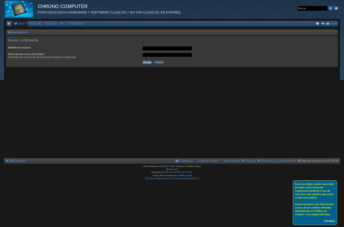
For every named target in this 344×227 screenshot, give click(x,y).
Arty (176, 169)
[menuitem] (19, 24)
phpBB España (185, 175)
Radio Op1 (35, 23)
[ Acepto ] (329, 221)
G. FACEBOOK (75, 23)
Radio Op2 (51, 23)
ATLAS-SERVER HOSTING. (179, 172)
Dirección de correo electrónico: (26, 54)
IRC (62, 23)
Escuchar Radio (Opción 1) (158, 178)
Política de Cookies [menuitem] (208, 161)
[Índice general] (21, 9)
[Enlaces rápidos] (9, 24)
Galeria (334, 23)
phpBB (163, 166)
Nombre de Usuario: (19, 47)
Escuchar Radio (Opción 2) (185, 178)
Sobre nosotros (232, 161)
